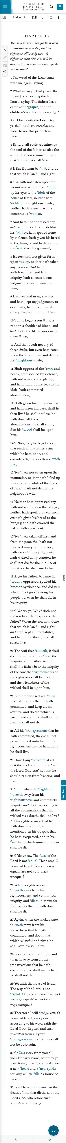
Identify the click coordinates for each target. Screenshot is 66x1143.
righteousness (43, 672)
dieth (35, 901)
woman (35, 213)
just (43, 168)
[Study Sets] (34, 17)
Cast (22, 1053)
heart (25, 1068)
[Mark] (5, 57)
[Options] (58, 17)
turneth (17, 794)
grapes (33, 107)
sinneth (23, 160)
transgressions (36, 730)
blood (27, 429)
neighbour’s (26, 360)
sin (14, 842)
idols (41, 192)
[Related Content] (50, 17)
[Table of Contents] (4, 17)
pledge (22, 232)
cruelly (17, 581)
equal (33, 861)
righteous (47, 789)
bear (47, 656)
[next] (49, 1139)
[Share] (5, 71)
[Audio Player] (53, 1130)
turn (52, 696)
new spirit (47, 1068)
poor (49, 368)
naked (21, 248)
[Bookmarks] (42, 17)
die (45, 160)
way (43, 855)
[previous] (16, 1139)
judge (44, 1013)
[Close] (5, 49)
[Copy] (5, 65)
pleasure (39, 760)
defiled (16, 203)
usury (24, 261)
